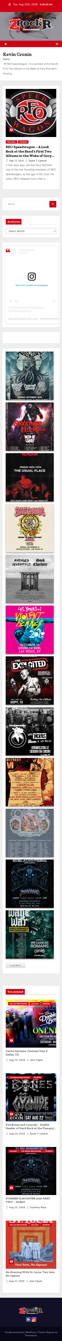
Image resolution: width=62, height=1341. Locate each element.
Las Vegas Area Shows (20, 1077)
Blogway (50, 1332)
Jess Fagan (36, 1060)
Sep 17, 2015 (16, 160)
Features (11, 142)
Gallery (35, 1004)
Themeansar (31, 1335)
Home (6, 59)
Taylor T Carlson (37, 160)
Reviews (23, 142)
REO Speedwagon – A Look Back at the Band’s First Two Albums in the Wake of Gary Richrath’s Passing (29, 153)
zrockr (34, 318)
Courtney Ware (37, 1207)
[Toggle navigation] (57, 43)
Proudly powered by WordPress (21, 1332)
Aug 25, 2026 (17, 1060)
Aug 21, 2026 (17, 1281)
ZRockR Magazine (17, 318)
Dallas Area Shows (18, 1004)
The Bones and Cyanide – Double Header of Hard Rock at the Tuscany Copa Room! (30, 1128)
